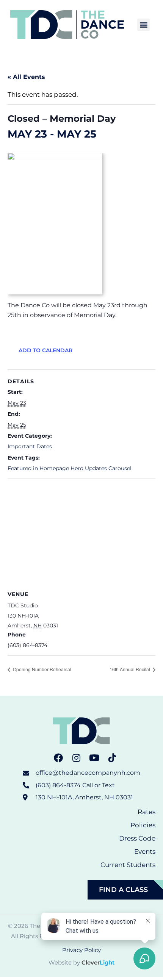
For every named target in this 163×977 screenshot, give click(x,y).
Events (144, 851)
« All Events (26, 77)
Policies (142, 825)
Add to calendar (45, 350)
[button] (143, 25)
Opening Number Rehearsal (41, 669)
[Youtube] (94, 757)
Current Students (127, 865)
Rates (146, 812)
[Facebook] (58, 757)
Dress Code (137, 838)
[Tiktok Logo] (112, 757)
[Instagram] (76, 757)
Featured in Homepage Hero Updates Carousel (70, 468)
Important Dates (30, 446)
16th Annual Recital (130, 669)
